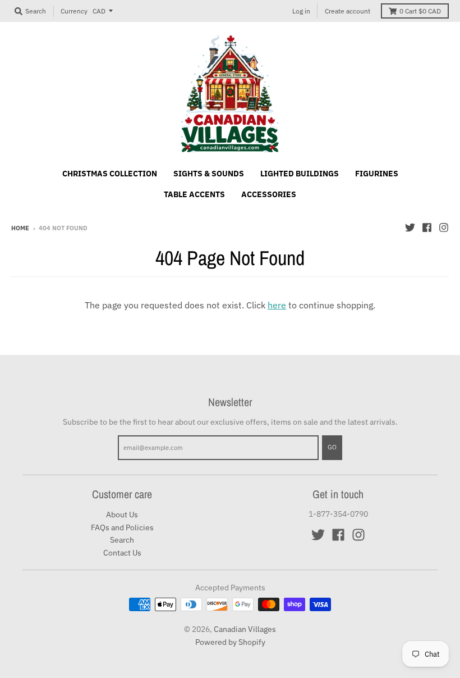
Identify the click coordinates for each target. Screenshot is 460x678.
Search (122, 540)
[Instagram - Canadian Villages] (444, 227)
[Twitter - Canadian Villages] (410, 227)
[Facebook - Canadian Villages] (427, 227)
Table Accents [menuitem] (194, 194)
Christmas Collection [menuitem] (109, 174)
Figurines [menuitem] (376, 174)
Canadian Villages (245, 629)
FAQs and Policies (122, 527)
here (277, 305)
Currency (74, 11)
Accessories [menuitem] (268, 194)
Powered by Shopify (230, 642)
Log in (301, 11)
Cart (420, 11)
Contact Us (122, 553)
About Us (122, 514)
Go (332, 447)
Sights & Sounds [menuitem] (208, 174)
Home (20, 228)
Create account (347, 11)
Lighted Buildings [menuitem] (299, 174)
